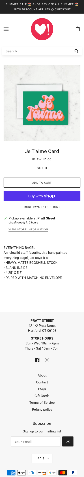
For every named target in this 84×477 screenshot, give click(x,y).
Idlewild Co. (42, 159)
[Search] (76, 51)
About (42, 375)
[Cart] (78, 29)
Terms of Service (42, 403)
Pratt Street (46, 218)
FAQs (42, 389)
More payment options (42, 207)
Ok (68, 441)
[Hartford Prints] (42, 29)
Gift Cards (42, 396)
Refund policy (42, 409)
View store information (28, 229)
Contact (42, 382)
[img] (37, 360)
